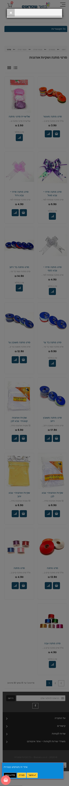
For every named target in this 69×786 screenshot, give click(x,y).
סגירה (22, 775)
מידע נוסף (10, 775)
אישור (31, 775)
